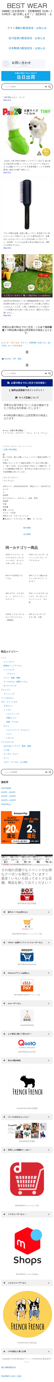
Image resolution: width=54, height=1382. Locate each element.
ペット (3, 658)
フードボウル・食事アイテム (15, 682)
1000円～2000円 (8, 792)
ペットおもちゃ (7, 698)
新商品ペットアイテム (13, 666)
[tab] (27, 383)
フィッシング (9, 694)
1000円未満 (6, 788)
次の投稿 (27, 534)
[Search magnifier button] (49, 86)
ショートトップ (12, 714)
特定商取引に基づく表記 (11, 1376)
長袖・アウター (12, 722)
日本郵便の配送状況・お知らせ (27, 48)
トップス (7, 710)
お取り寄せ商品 (10, 449)
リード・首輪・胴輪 (12, 678)
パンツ (9, 734)
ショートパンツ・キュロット (18, 730)
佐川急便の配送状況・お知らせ (27, 38)
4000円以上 (6, 804)
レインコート (9, 662)
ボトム (6, 726)
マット (6, 758)
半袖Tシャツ (11, 718)
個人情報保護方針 (8, 1367)
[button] (27, 352)
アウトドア (5, 690)
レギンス (10, 738)
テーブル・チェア (11, 754)
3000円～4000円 (8, 800)
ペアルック (10, 674)
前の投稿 (27, 528)
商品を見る (7, 100)
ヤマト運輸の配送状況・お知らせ (27, 27)
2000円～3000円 (8, 796)
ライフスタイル (7, 742)
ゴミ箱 (6, 750)
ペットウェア (9, 670)
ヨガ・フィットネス (9, 702)
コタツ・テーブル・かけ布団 (15, 762)
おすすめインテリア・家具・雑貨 (17, 746)
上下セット (8, 706)
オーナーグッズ (10, 686)
